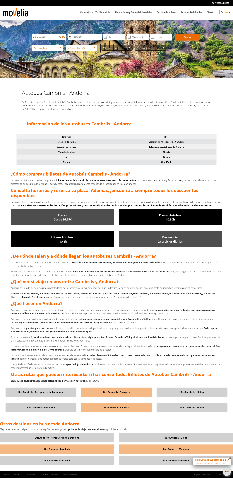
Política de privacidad (51, 475)
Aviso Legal (31, 475)
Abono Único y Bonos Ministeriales (133, 12)
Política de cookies (70, 475)
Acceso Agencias (222, 2)
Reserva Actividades (191, 12)
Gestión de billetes (166, 12)
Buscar (187, 37)
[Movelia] (15, 12)
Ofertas (210, 12)
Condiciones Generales (11, 475)
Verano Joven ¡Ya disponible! (95, 12)
